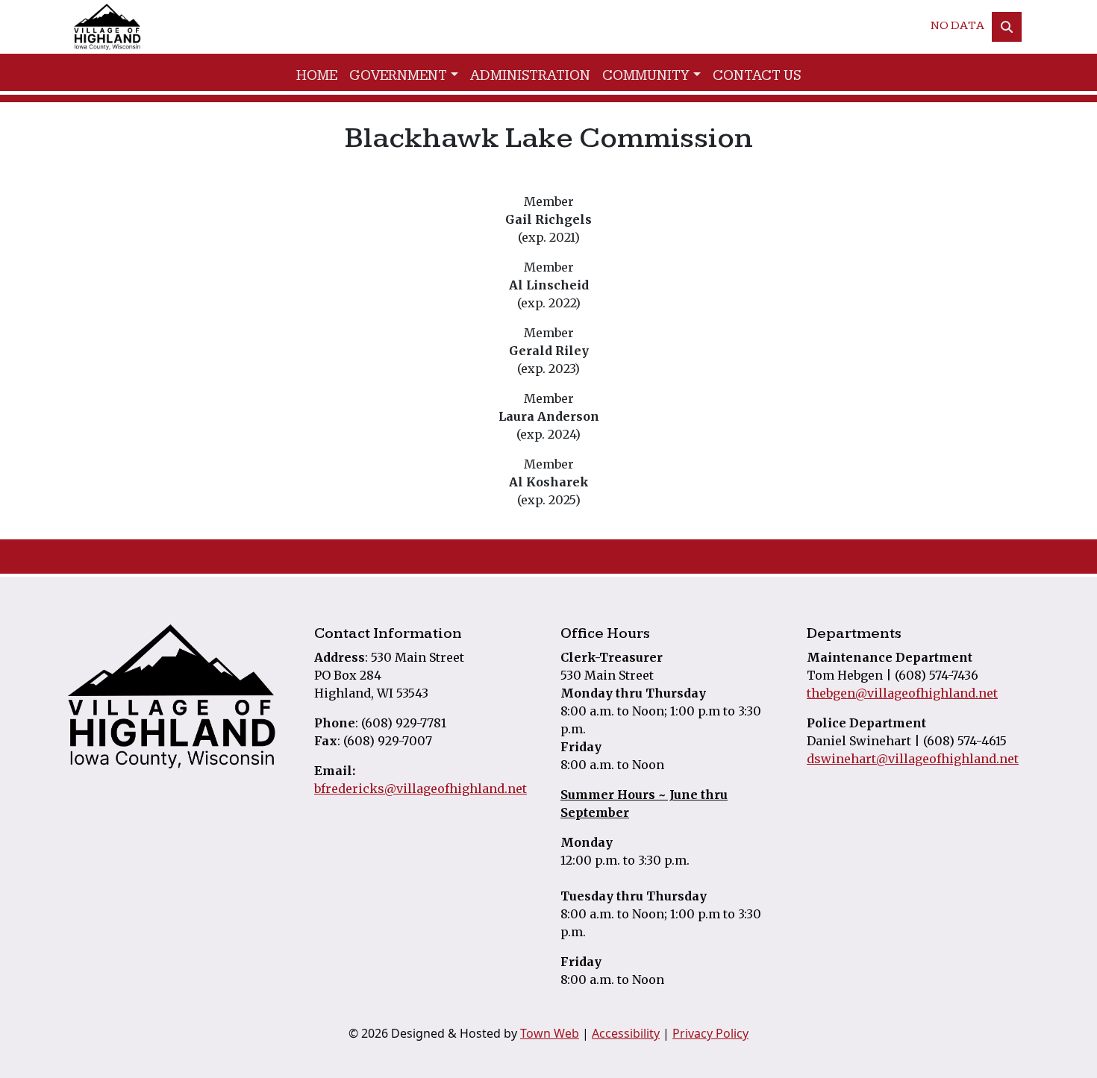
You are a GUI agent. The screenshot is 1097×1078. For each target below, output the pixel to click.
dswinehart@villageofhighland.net (913, 758)
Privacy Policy (710, 1033)
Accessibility (626, 1033)
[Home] (107, 27)
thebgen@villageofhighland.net (902, 693)
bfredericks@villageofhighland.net (420, 788)
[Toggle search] (1007, 27)
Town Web (549, 1033)
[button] (403, 76)
